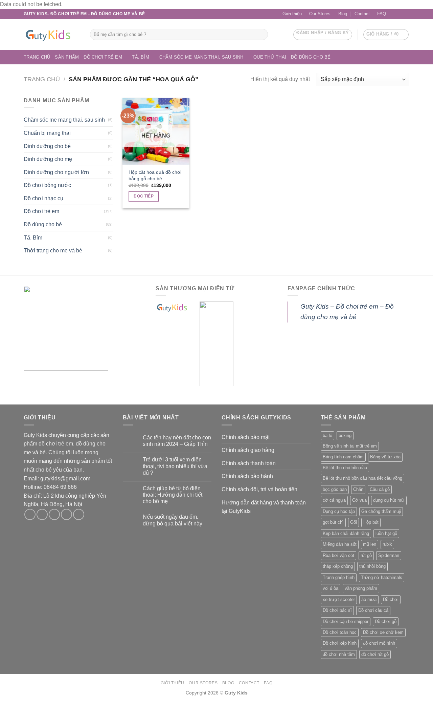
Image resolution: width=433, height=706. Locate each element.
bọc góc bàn (335, 489)
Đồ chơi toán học (340, 632)
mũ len (369, 544)
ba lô (327, 435)
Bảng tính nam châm (343, 456)
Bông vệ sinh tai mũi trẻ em (350, 446)
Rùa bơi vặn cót (338, 555)
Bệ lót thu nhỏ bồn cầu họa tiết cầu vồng (362, 478)
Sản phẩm (67, 57)
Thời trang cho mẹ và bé (53, 250)
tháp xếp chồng (338, 566)
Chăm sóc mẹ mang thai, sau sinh (201, 57)
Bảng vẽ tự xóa (385, 456)
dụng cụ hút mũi (389, 500)
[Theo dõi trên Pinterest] (78, 514)
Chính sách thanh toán (249, 463)
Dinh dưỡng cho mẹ (48, 159)
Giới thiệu (292, 13)
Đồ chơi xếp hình (340, 643)
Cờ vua (359, 500)
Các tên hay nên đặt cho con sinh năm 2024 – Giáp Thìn (177, 441)
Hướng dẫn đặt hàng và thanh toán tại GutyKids (264, 507)
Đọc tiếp (144, 196)
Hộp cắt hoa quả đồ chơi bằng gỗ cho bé (155, 175)
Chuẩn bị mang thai (47, 133)
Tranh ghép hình (339, 577)
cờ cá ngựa (334, 500)
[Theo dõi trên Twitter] (54, 514)
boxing (345, 435)
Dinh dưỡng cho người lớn (56, 172)
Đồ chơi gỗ (385, 621)
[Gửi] (261, 34)
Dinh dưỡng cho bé (47, 146)
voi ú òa (330, 588)
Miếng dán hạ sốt (340, 544)
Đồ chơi (390, 599)
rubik (387, 544)
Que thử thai (269, 57)
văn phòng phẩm (361, 588)
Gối (353, 522)
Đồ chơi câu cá (373, 610)
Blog (342, 13)
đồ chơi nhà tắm (339, 654)
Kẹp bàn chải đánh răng (346, 533)
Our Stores (320, 13)
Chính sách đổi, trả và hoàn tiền (259, 489)
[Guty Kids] (52, 34)
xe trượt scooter (339, 599)
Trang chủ (37, 57)
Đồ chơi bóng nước (47, 185)
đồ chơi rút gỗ (375, 654)
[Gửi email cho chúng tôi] (399, 14)
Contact (362, 13)
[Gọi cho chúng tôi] (406, 14)
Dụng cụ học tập (339, 511)
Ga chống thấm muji (381, 511)
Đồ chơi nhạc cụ (43, 198)
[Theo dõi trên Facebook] (393, 14)
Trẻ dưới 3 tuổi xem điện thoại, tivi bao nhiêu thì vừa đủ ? (175, 466)
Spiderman (388, 555)
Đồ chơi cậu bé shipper (345, 621)
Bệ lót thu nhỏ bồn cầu (345, 467)
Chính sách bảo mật (246, 437)
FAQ (381, 13)
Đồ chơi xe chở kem (383, 632)
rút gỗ (366, 555)
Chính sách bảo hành (247, 476)
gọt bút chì (333, 522)
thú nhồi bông (372, 566)
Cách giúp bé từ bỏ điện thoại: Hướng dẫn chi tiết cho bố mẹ (172, 494)
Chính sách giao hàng (248, 450)
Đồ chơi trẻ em (103, 57)
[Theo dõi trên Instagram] (42, 514)
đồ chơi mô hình (379, 643)
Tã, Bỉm (140, 57)
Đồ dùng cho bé (311, 57)
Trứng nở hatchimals (381, 577)
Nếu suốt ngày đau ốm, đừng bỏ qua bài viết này (172, 520)
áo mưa (369, 599)
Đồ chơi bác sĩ (337, 610)
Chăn (358, 489)
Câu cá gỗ (380, 489)
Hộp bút (371, 522)
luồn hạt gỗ (386, 533)
